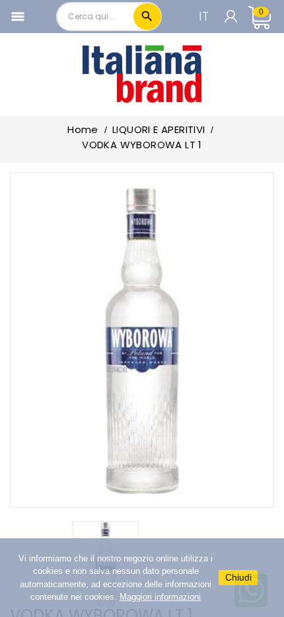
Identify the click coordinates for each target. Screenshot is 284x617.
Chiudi (238, 577)
